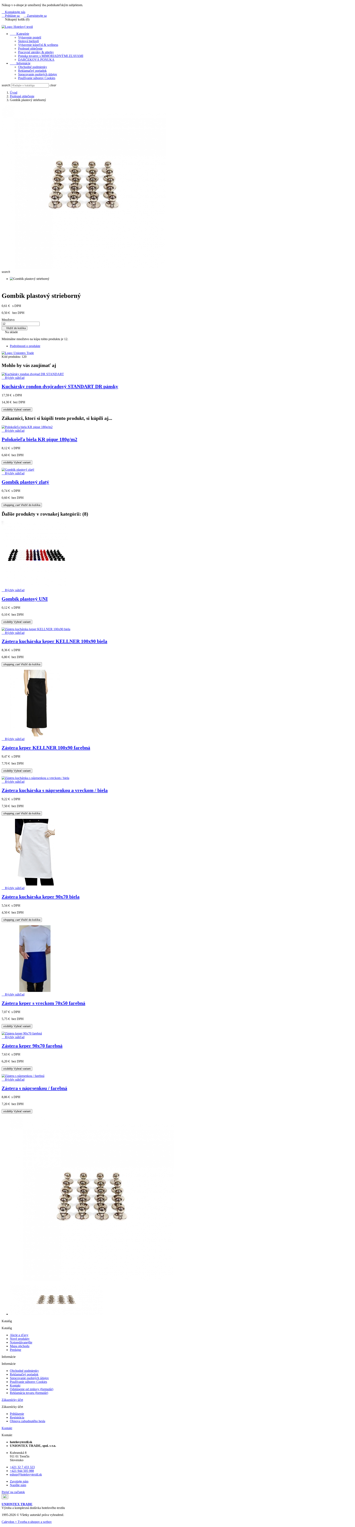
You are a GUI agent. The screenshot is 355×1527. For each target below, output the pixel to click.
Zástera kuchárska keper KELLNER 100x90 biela (54, 641)
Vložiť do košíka (14, 328)
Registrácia (17, 1417)
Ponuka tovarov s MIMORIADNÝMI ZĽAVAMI (50, 56)
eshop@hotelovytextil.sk (26, 1474)
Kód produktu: (11, 356)
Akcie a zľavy (19, 1335)
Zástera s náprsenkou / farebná (34, 1088)
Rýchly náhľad (13, 377)
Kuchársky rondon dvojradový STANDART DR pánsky (60, 386)
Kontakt (15, 1385)
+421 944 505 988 (22, 1470)
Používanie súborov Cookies (36, 78)
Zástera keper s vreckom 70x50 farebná (43, 1003)
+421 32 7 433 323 (22, 1467)
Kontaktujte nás (13, 12)
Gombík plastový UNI (25, 599)
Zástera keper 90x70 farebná (32, 1045)
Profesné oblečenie (30, 48)
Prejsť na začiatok (13, 1492)
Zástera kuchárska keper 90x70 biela (41, 896)
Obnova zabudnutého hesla (27, 1421)
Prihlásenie (17, 1413)
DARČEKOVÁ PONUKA (36, 59)
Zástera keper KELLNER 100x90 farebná (46, 747)
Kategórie (19, 33)
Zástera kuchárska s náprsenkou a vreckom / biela (55, 790)
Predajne (15, 1350)
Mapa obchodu (19, 1346)
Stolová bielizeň (28, 41)
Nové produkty (20, 1338)
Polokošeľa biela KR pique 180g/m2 (39, 439)
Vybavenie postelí (29, 37)
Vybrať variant (17, 409)
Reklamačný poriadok (32, 70)
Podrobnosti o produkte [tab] (25, 346)
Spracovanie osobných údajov (37, 74)
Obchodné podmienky (32, 67)
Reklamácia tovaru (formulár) (29, 1393)
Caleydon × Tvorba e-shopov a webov (27, 1522)
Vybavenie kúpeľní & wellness (38, 45)
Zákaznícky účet (12, 1400)
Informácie (20, 63)
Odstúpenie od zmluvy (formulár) (31, 1389)
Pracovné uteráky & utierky (36, 52)
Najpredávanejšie (21, 1342)
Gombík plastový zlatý (25, 482)
